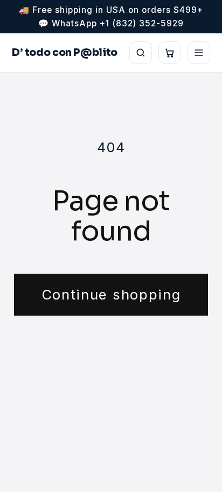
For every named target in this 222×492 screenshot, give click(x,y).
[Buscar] (140, 52)
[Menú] (199, 52)
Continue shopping (111, 294)
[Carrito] (169, 52)
